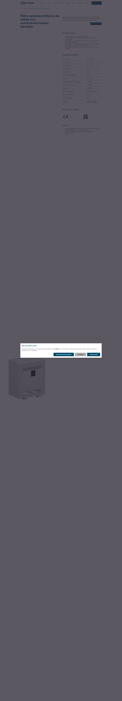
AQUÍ (57, 349)
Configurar (80, 354)
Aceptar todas (94, 354)
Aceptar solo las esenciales (63, 354)
